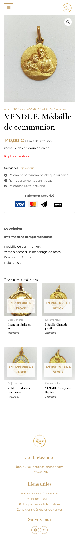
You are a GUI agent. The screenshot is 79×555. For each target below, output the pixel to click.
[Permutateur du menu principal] (8, 7)
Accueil (8, 109)
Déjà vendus (21, 109)
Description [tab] (13, 228)
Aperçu (21, 313)
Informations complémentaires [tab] (28, 237)
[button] (68, 22)
